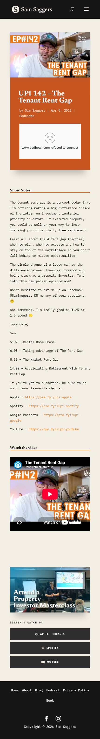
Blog (39, 690)
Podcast (52, 690)
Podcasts (26, 116)
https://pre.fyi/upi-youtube (54, 429)
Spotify (53, 648)
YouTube (53, 661)
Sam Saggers (35, 110)
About (26, 690)
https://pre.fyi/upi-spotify (54, 406)
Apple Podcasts (52, 634)
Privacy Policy (76, 690)
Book (50, 700)
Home (14, 690)
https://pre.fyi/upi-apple (48, 397)
